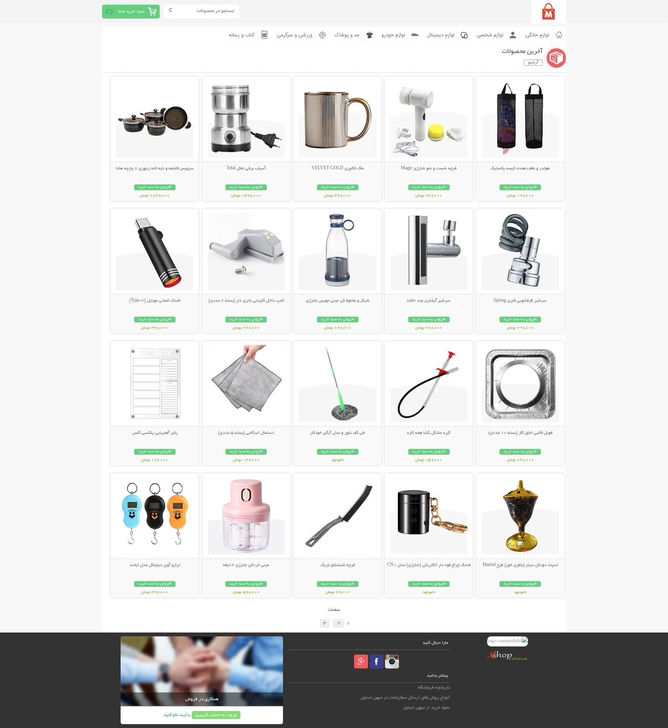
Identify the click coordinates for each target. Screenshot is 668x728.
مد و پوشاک (347, 35)
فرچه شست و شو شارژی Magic (429, 168)
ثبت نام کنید (175, 715)
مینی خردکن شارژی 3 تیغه (246, 565)
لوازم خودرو (393, 35)
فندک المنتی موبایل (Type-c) (154, 300)
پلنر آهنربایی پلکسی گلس (154, 433)
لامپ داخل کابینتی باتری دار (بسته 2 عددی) (246, 300)
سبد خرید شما (131, 11)
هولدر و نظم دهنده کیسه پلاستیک (520, 168)
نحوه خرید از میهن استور (426, 707)
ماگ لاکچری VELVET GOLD (338, 168)
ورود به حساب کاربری (216, 715)
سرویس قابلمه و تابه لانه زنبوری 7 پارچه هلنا (155, 168)
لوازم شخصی (490, 35)
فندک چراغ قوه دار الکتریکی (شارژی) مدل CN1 (428, 565)
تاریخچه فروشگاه (434, 687)
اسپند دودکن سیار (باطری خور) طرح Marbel (520, 565)
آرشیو (533, 62)
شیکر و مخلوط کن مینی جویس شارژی (338, 300)
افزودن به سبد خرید (520, 187)
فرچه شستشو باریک (337, 565)
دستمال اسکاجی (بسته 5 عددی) (246, 433)
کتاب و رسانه (242, 35)
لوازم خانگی (537, 35)
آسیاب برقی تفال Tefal (246, 168)
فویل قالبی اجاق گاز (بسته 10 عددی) (520, 433)
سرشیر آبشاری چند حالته (428, 300)
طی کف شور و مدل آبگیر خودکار (337, 433)
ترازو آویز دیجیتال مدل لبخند (155, 565)
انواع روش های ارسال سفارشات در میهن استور (405, 697)
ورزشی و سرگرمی (294, 35)
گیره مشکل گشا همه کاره (428, 433)
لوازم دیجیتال (441, 35)
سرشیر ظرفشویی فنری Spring (520, 300)
